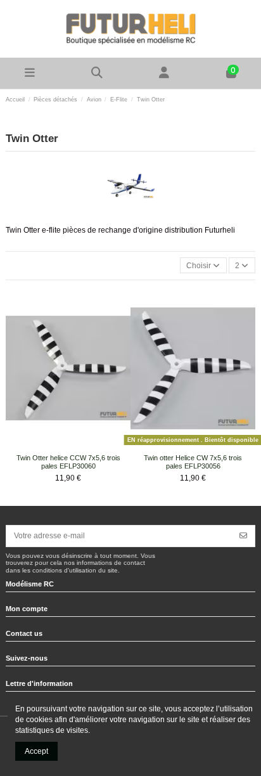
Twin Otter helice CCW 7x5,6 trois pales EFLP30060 (68, 462)
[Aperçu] (76, 445)
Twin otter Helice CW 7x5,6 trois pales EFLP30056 (193, 462)
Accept (36, 751)
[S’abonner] (243, 536)
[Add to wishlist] (60, 445)
